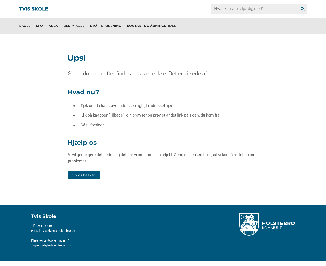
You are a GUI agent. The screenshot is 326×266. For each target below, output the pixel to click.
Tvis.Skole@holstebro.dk (58, 230)
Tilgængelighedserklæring (49, 245)
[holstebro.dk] (267, 224)
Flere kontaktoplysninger (48, 240)
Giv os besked (84, 175)
